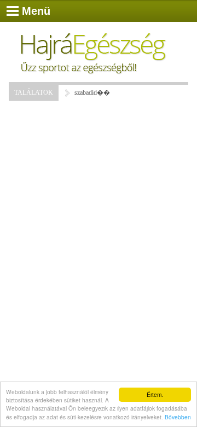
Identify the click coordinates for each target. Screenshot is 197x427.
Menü (36, 11)
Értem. (155, 394)
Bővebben (178, 417)
